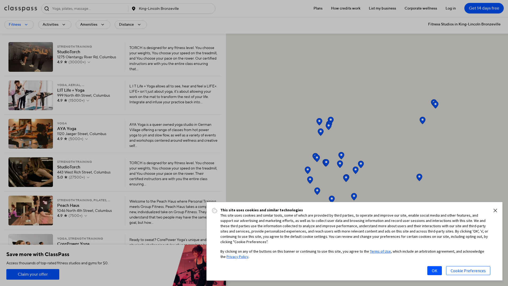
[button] (495, 210)
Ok (434, 270)
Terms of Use (380, 251)
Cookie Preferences (468, 270)
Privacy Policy (237, 256)
